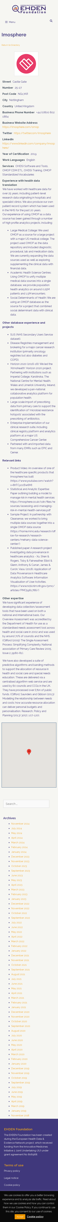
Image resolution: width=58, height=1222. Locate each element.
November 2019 (20, 1073)
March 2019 (17, 1106)
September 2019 (20, 1082)
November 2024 (20, 823)
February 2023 (19, 894)
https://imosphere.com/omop (20, 127)
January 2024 (18, 851)
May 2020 (16, 1044)
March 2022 (17, 941)
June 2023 (17, 875)
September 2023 (20, 870)
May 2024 (16, 833)
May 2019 (16, 1096)
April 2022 (16, 936)
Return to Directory (11, 45)
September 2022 (20, 917)
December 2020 (20, 1012)
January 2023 (18, 899)
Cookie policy (12, 1185)
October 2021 (19, 964)
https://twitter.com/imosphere (32, 133)
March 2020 (17, 1054)
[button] (29, 752)
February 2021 (19, 1002)
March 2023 (17, 889)
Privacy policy (12, 1170)
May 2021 (16, 988)
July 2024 (16, 828)
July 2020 (16, 1035)
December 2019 (20, 1068)
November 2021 (20, 960)
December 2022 (20, 903)
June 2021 (16, 983)
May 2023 (16, 880)
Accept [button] (20, 1217)
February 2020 (19, 1059)
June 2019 (17, 1092)
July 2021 (16, 979)
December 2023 (20, 856)
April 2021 (16, 993)
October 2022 (19, 913)
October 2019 (19, 1077)
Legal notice (11, 1178)
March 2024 (17, 842)
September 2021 (20, 969)
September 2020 (20, 1026)
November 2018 (20, 1115)
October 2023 (19, 866)
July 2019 (16, 1087)
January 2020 (18, 1063)
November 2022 (20, 908)
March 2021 (17, 997)
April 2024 (17, 837)
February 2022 (19, 946)
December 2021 (20, 955)
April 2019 (16, 1101)
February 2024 (19, 847)
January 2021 (18, 1007)
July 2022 (16, 922)
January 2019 (18, 1110)
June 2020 (17, 1040)
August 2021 (18, 974)
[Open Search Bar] (51, 21)
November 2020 (20, 1016)
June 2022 (17, 927)
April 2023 (16, 884)
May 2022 (16, 931)
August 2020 (18, 1030)
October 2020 (19, 1021)
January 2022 (18, 950)
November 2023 (20, 861)
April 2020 (17, 1049)
